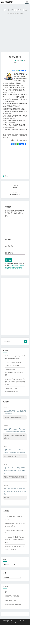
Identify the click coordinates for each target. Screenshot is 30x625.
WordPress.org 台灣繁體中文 (13, 604)
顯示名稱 (8, 239)
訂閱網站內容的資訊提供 (12, 596)
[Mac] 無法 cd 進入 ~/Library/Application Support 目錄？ (14, 372)
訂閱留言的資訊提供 (11, 600)
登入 (6, 592)
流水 (6, 176)
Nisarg (17, 622)
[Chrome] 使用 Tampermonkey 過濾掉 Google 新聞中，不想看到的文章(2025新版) (15, 381)
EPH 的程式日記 (7, 2)
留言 (7, 216)
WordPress (23, 621)
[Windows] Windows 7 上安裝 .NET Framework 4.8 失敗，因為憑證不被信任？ (15, 470)
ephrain (19, 60)
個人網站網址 (9, 253)
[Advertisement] (15, 36)
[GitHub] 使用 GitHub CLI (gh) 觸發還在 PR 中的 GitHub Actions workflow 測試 (15, 491)
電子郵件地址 (9, 246)
